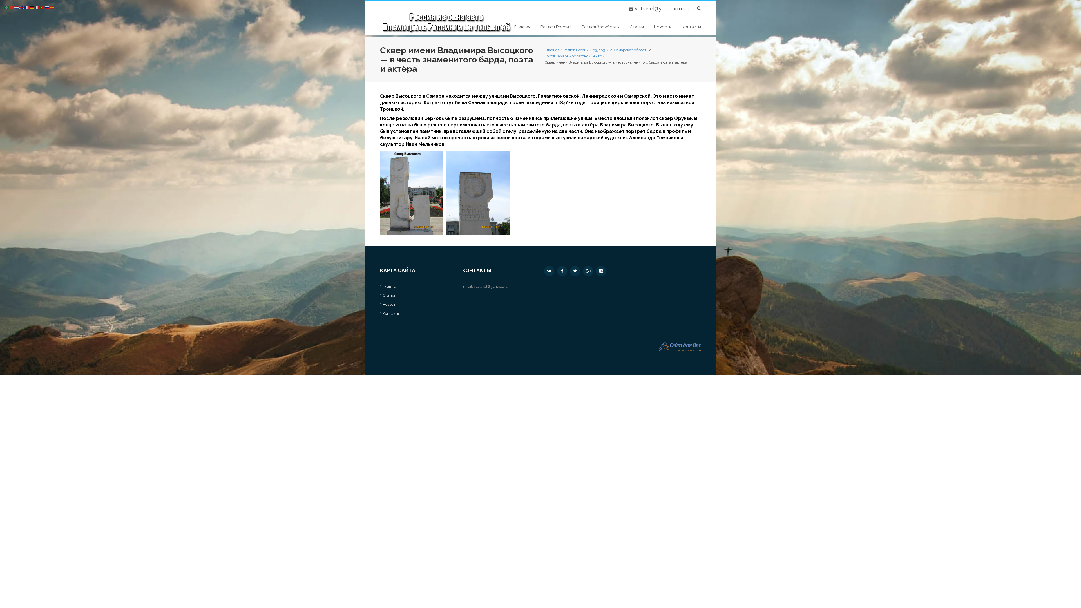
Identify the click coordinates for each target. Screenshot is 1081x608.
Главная (522, 27)
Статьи (637, 27)
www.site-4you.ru (689, 350)
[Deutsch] (32, 7)
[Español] (52, 7)
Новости (663, 27)
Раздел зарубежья (601, 27)
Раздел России (555, 27)
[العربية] (6, 7)
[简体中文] (11, 7)
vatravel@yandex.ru (658, 9)
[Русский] (47, 7)
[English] (21, 7)
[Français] (27, 7)
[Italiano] (37, 7)
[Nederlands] (16, 7)
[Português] (42, 7)
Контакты (691, 27)
